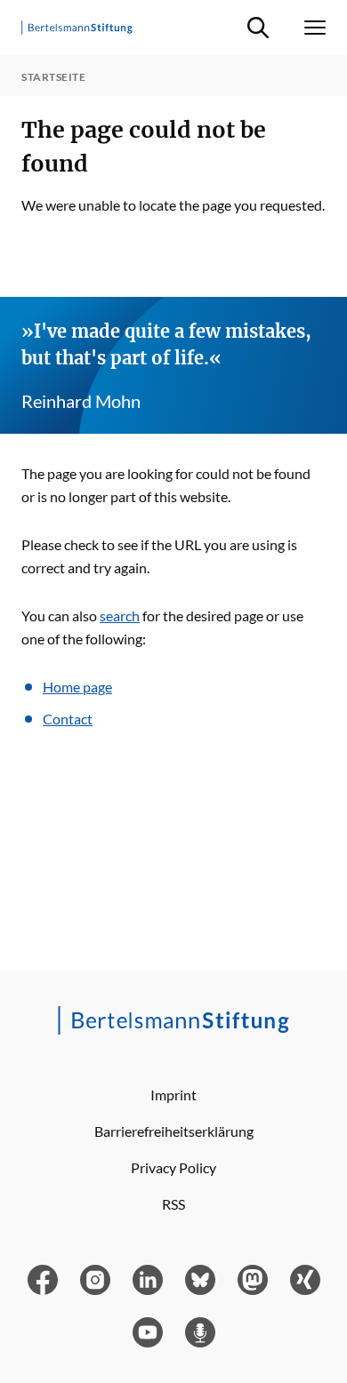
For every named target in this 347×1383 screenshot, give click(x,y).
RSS (173, 1203)
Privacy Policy (173, 1167)
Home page (77, 686)
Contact (68, 718)
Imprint (173, 1094)
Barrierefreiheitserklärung (174, 1131)
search (120, 615)
